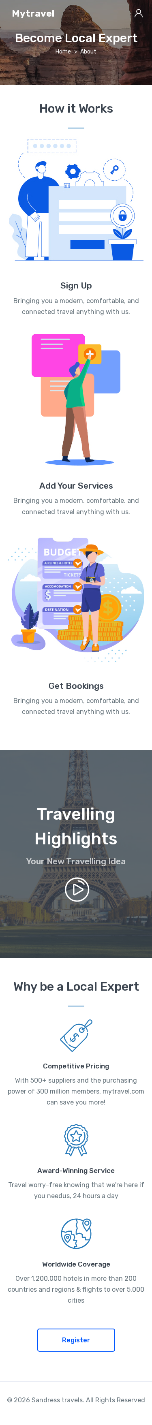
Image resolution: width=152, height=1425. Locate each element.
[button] (76, 1340)
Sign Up (76, 285)
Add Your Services (76, 486)
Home (63, 51)
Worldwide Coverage (76, 1264)
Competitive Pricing (76, 1066)
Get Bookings (76, 686)
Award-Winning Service (76, 1170)
